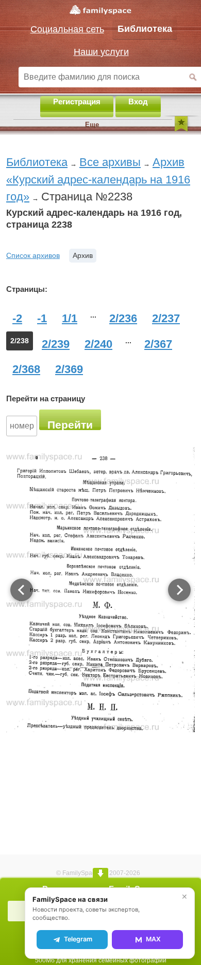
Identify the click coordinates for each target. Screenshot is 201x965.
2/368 (26, 369)
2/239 (56, 344)
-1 (42, 318)
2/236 (123, 318)
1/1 (69, 318)
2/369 (69, 369)
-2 (17, 318)
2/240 (98, 344)
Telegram (78, 939)
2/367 (158, 344)
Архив (83, 255)
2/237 (166, 318)
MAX (153, 939)
